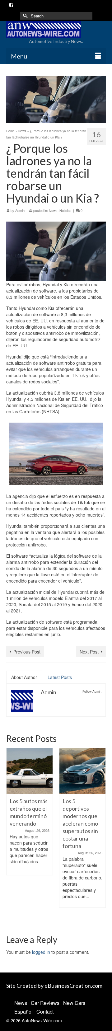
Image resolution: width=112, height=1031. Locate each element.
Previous (11, 835)
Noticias (65, 210)
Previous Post (26, 652)
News (53, 210)
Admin (20, 210)
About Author (24, 677)
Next (100, 835)
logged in (41, 952)
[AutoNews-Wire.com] (56, 29)
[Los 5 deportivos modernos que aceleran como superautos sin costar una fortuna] (66, 771)
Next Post (89, 652)
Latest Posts (60, 677)
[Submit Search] (24, 16)
